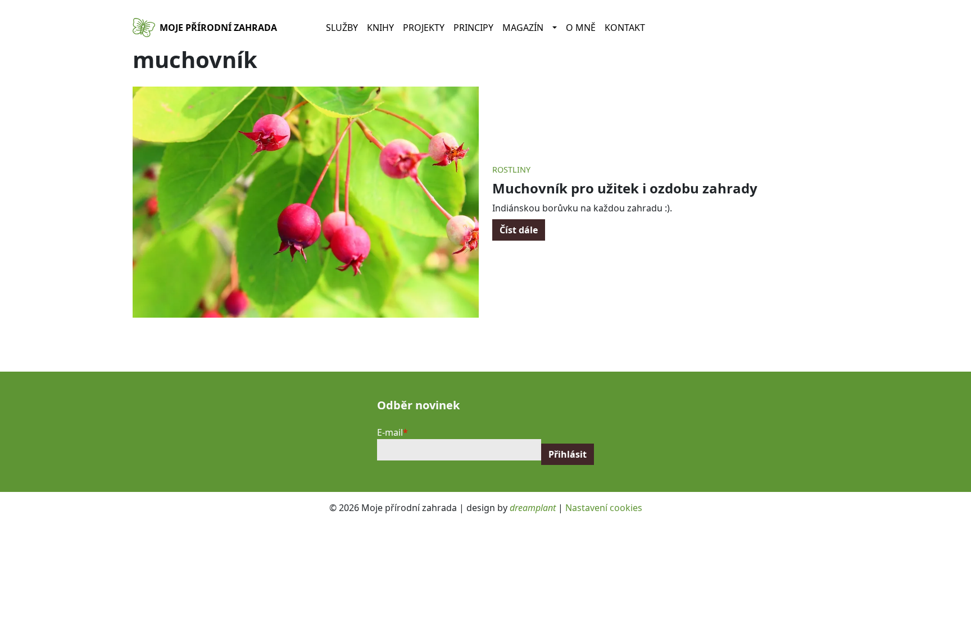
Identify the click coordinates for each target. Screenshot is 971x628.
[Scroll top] (939, 596)
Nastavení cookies (603, 508)
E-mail (390, 432)
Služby (342, 27)
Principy (473, 27)
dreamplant (533, 508)
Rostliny (511, 169)
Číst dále (519, 230)
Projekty (423, 27)
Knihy (380, 27)
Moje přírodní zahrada (218, 27)
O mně (581, 27)
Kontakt (625, 27)
